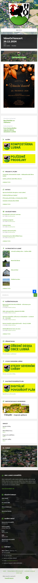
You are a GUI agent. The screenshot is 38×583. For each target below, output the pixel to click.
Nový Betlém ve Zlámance (9, 121)
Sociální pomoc (11, 216)
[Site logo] (19, 25)
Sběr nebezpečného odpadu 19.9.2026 (13, 311)
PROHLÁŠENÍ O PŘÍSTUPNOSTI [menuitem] (15, 571)
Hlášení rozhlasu (12, 307)
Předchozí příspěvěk (10, 118)
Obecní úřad (14, 270)
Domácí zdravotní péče (9, 230)
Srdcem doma (7, 225)
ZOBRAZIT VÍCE (6, 182)
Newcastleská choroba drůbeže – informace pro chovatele (17, 305)
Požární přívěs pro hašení (10, 195)
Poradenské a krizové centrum (12, 214)
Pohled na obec (15, 279)
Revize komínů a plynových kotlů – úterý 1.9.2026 (17, 323)
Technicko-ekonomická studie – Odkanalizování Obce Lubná (18, 175)
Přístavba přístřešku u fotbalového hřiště (15, 198)
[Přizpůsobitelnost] (36, 2)
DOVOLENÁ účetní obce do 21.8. (12, 329)
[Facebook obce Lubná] (34, 291)
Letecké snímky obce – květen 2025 (21, 251)
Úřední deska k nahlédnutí (9, 354)
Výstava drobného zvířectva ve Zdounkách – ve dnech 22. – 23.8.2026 (18, 317)
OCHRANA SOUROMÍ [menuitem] (29, 571)
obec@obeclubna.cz (12, 560)
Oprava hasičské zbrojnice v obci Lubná (14, 192)
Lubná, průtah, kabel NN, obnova (12, 179)
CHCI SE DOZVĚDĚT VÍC (8, 488)
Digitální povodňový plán (9, 394)
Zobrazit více (6, 288)
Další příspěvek (8, 126)
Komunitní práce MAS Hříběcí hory (12, 236)
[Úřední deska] (19, 352)
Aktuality (14, 46)
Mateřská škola (15, 260)
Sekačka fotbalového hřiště (11, 201)
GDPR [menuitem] (4, 571)
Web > (4, 428)
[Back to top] (27, 577)
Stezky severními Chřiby (9, 374)
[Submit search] (35, 295)
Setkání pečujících (8, 220)
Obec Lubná (7, 46)
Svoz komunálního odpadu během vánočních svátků (9, 130)
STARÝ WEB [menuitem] (19, 573)
